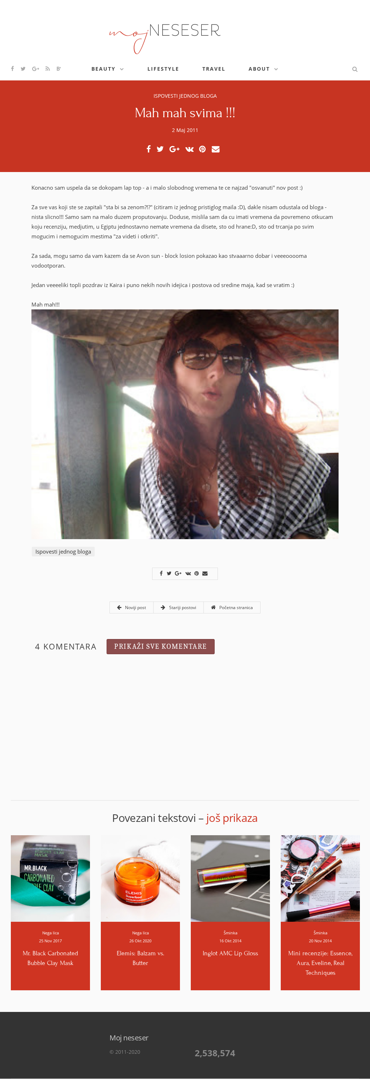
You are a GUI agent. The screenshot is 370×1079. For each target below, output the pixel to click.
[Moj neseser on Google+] (36, 68)
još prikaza (232, 817)
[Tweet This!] (162, 149)
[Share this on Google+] (176, 149)
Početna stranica (235, 607)
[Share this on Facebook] (150, 149)
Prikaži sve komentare (160, 646)
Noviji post (135, 607)
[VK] (191, 149)
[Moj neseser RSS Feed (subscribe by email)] (48, 68)
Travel (213, 68)
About (259, 68)
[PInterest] (204, 149)
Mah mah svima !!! (185, 113)
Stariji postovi (182, 607)
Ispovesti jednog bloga (185, 95)
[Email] (218, 149)
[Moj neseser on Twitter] (23, 68)
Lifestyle (163, 68)
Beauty (103, 68)
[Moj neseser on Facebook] (13, 68)
